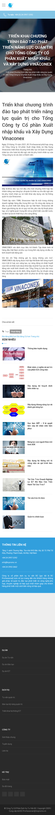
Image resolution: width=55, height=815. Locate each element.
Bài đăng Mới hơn (9, 336)
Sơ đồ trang (7, 786)
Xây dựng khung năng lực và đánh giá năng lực (40, 405)
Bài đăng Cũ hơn (23, 336)
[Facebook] (4, 792)
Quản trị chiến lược (36, 517)
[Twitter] (10, 792)
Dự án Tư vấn (7, 658)
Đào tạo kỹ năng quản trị (12, 704)
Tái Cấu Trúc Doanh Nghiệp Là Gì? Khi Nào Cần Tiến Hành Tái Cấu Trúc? (40, 482)
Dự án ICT (6, 671)
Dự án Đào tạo (8, 664)
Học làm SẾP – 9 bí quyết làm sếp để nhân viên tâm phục (40, 426)
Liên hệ (5, 751)
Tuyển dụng (7, 744)
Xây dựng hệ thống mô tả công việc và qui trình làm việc (40, 463)
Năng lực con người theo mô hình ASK (40, 443)
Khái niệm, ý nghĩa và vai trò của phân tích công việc (40, 368)
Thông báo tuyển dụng (37, 348)
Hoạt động (15, 331)
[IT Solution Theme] (10, 5)
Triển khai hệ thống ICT (11, 711)
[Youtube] (22, 792)
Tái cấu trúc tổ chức (36, 498)
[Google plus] (16, 792)
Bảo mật (5, 779)
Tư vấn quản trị (8, 697)
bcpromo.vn (41, 811)
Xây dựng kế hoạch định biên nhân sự (40, 387)
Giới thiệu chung (8, 737)
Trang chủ (27, 69)
